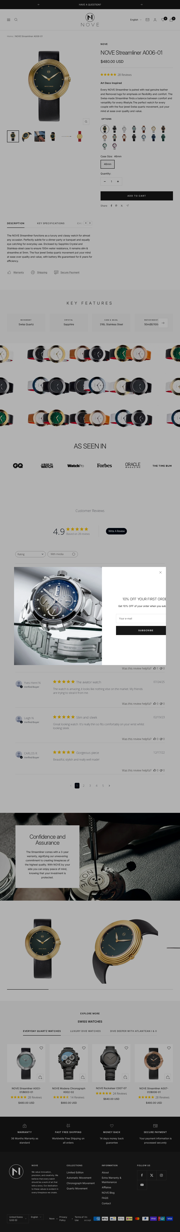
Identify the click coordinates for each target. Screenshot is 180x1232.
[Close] (160, 572)
